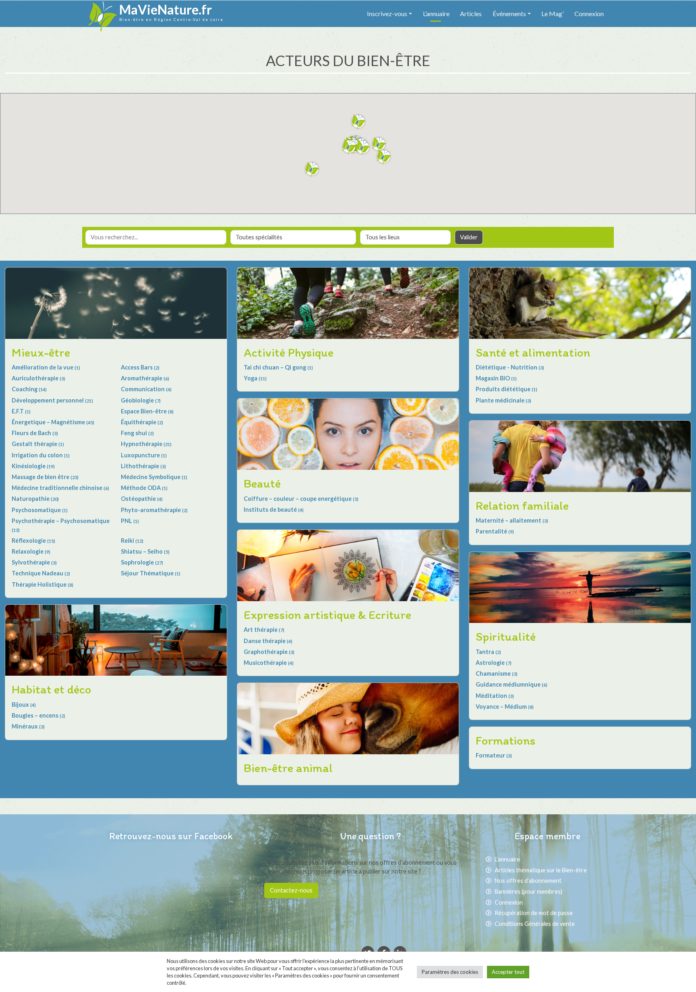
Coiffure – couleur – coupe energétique (301, 498)
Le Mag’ (552, 13)
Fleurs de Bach (35, 433)
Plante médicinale (503, 400)
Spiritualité (506, 636)
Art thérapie (264, 629)
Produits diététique (506, 389)
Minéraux (28, 726)
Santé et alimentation (533, 352)
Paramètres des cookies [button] (450, 972)
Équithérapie (142, 422)
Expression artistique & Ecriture (327, 614)
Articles (471, 13)
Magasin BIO (496, 378)
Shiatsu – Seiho (145, 551)
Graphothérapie (269, 651)
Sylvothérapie (34, 562)
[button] (358, 122)
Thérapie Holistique (42, 584)
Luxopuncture (144, 455)
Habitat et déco (51, 689)
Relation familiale (522, 505)
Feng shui (137, 433)
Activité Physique (289, 352)
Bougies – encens (38, 715)
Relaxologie (31, 551)
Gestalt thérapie (38, 443)
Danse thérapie (268, 640)
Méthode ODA (144, 487)
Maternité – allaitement (512, 520)
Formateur (494, 755)
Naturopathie (35, 498)
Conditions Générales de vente (535, 923)
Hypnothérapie (146, 443)
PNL (130, 520)
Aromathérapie (145, 378)
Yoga (255, 378)
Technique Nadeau (41, 573)
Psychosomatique (40, 509)
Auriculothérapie (38, 378)
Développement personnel (52, 400)
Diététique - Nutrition (510, 367)
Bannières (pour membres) (528, 891)
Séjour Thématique (150, 573)
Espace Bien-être (147, 411)
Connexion (589, 13)
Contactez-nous (291, 890)
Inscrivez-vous (387, 13)
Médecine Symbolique (154, 476)
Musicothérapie (269, 662)
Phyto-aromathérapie (154, 509)
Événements (509, 13)
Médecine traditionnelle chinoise (60, 487)
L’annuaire (436, 13)
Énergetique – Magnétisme (53, 422)
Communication (146, 389)
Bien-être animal (288, 767)
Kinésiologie (33, 466)
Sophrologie (142, 562)
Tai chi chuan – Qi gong (278, 367)
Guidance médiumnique (511, 684)
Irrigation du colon (41, 455)
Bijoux (24, 704)
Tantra (488, 651)
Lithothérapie (143, 466)
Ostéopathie (142, 498)
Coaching (29, 389)
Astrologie (494, 662)
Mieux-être (41, 352)
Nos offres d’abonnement (528, 880)
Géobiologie (141, 400)
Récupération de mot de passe (534, 912)
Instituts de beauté (274, 509)
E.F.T (21, 411)
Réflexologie (33, 540)
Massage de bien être (45, 476)
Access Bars (140, 367)
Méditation (495, 695)
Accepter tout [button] (508, 972)
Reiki (132, 540)
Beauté (262, 483)
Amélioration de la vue (46, 367)
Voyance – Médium (505, 706)
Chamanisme (497, 673)
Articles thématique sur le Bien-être (541, 870)
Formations (505, 740)
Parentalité (495, 531)
